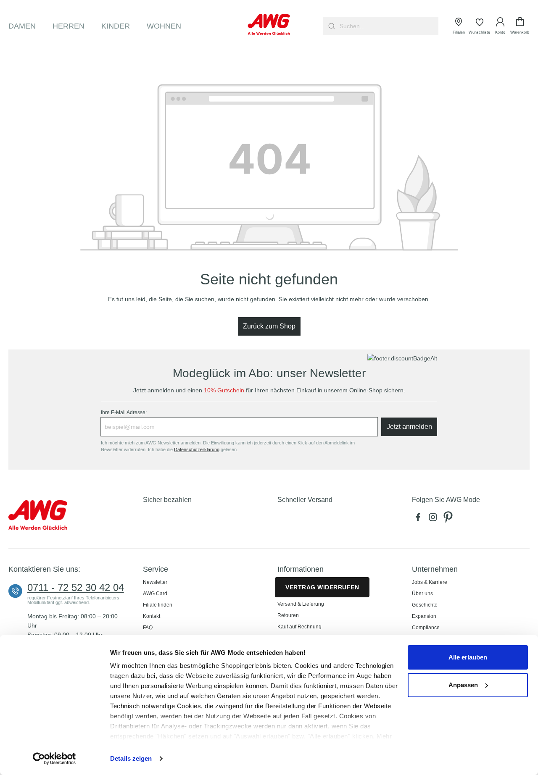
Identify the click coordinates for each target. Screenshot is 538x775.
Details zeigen (131, 758)
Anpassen (463, 684)
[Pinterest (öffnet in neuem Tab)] (449, 519)
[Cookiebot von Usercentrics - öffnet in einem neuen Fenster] (54, 758)
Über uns (422, 593)
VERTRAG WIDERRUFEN (322, 587)
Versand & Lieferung (300, 604)
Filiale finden (157, 605)
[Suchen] (330, 26)
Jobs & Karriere (429, 582)
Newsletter (155, 582)
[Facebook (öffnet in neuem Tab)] (419, 519)
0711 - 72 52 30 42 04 (75, 587)
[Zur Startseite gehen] (269, 24)
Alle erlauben (467, 657)
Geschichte (425, 605)
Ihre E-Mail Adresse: (124, 412)
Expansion (424, 616)
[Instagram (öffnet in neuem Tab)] (434, 519)
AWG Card (155, 593)
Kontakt (151, 616)
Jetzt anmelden (409, 426)
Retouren (288, 615)
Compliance (426, 628)
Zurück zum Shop (269, 326)
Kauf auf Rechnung (299, 627)
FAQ (148, 628)
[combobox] (388, 26)
